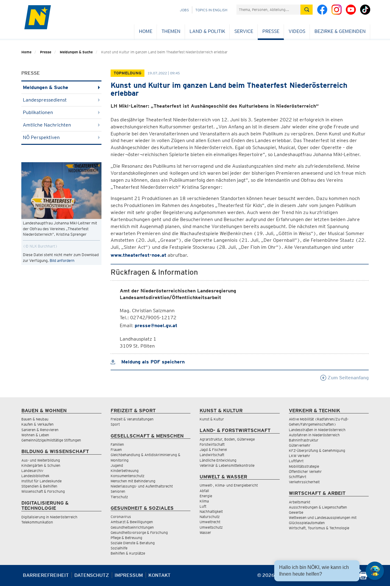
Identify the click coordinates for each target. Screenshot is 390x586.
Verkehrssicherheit (304, 482)
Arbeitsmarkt (299, 502)
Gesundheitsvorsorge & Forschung (139, 532)
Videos (297, 31)
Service (243, 31)
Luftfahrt (296, 461)
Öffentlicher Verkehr (305, 471)
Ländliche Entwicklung (218, 460)
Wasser (205, 532)
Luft (203, 506)
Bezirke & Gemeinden (340, 31)
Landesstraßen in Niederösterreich (317, 429)
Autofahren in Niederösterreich (314, 435)
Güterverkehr (299, 445)
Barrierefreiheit (46, 575)
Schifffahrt (297, 476)
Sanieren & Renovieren (39, 429)
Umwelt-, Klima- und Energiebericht (229, 485)
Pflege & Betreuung (126, 537)
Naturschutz (210, 516)
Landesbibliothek (35, 475)
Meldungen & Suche (76, 52)
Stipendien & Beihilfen (39, 486)
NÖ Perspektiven (41, 137)
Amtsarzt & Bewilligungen (132, 522)
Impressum (129, 575)
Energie (206, 496)
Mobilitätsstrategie (304, 466)
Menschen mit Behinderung (133, 481)
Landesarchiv (32, 470)
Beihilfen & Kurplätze (128, 553)
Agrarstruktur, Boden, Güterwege (227, 439)
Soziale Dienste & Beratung (133, 543)
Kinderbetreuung (125, 470)
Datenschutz (91, 575)
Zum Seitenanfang (347, 378)
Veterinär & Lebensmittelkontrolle (227, 465)
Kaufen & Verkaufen (37, 424)
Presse (270, 31)
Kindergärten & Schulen (40, 465)
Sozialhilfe (119, 548)
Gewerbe (296, 512)
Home (145, 31)
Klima (204, 501)
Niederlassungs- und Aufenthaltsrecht (142, 486)
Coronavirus (121, 516)
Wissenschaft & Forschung (43, 491)
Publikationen (38, 112)
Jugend (117, 465)
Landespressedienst (45, 100)
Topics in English (211, 10)
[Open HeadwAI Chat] (375, 571)
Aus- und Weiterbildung (40, 460)
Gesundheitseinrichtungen (132, 527)
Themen (170, 31)
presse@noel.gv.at (156, 325)
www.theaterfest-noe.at (138, 255)
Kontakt (159, 575)
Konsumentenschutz (127, 475)
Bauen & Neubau (34, 419)
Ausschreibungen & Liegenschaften (318, 507)
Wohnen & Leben (35, 435)
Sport (115, 424)
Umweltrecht (210, 522)
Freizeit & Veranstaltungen (132, 419)
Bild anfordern (62, 260)
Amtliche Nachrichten (47, 125)
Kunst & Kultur (212, 419)
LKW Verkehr (299, 455)
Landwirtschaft (212, 454)
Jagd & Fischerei (213, 449)
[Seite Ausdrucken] (363, 578)
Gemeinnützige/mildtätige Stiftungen (51, 440)
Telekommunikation (37, 522)
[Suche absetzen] (306, 10)
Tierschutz (119, 497)
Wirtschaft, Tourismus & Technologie (319, 528)
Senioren (118, 491)
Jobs (184, 10)
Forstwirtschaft (212, 444)
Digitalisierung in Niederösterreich (49, 517)
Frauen (116, 449)
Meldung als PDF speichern (152, 362)
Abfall (204, 490)
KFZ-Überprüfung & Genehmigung (317, 450)
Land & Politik (207, 31)
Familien (117, 444)
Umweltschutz (211, 527)
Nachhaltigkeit (211, 511)
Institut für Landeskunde (41, 481)
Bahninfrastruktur (303, 440)
